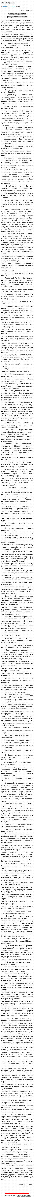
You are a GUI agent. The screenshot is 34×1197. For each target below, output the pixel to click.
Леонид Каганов (8, 6)
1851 (14, 1195)
